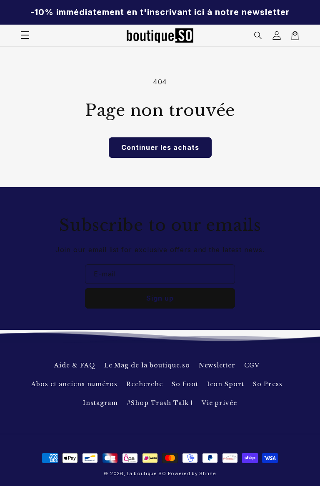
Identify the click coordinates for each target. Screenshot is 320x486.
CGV (252, 365)
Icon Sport (226, 384)
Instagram (100, 403)
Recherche (144, 384)
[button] (258, 35)
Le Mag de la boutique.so (147, 365)
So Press (267, 384)
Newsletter (217, 365)
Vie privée (220, 403)
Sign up (160, 298)
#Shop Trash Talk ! (159, 403)
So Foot (185, 384)
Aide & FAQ (74, 365)
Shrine (207, 473)
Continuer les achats (160, 147)
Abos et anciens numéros (74, 384)
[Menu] (25, 35)
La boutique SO (146, 473)
